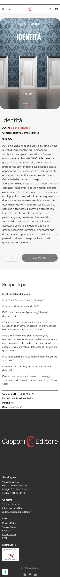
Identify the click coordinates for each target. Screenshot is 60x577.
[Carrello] (56, 9)
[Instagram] (30, 575)
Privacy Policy (9, 523)
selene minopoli (20, 127)
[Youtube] (35, 575)
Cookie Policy (9, 526)
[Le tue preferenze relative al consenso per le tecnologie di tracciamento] (5, 572)
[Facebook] (25, 575)
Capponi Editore (33, 568)
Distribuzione (9, 534)
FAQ (4, 538)
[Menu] (3, 9)
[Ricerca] (9, 9)
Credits (6, 530)
